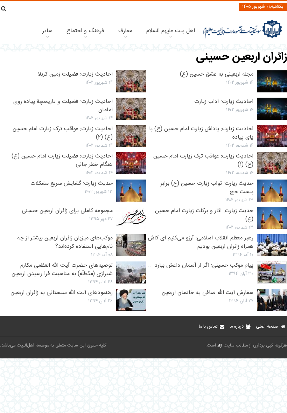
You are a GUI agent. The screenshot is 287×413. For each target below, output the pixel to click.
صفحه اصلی (267, 326)
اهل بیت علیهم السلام (170, 31)
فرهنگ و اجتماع (85, 31)
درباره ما (237, 326)
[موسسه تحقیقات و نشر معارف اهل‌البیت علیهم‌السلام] (243, 37)
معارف (125, 31)
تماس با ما (208, 326)
